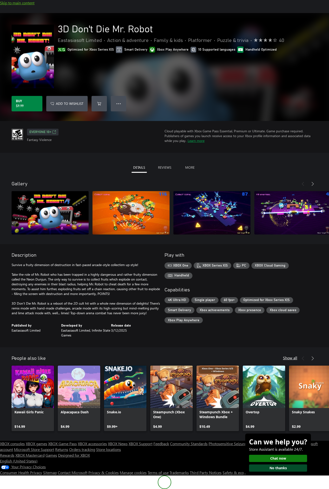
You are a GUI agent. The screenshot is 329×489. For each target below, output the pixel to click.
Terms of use (158, 472)
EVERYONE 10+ (40, 132)
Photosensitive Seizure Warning (235, 443)
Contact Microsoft (72, 472)
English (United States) (19, 460)
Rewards (7, 455)
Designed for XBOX (74, 455)
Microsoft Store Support (34, 449)
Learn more (196, 140)
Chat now (278, 458)
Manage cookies (133, 472)
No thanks (278, 468)
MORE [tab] (190, 167)
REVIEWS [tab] (164, 167)
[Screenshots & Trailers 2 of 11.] (131, 212)
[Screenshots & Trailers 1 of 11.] (50, 212)
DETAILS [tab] (139, 167)
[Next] (312, 184)
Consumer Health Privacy (21, 472)
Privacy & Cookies (103, 472)
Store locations (108, 449)
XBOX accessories (92, 443)
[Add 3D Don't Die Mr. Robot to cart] (99, 103)
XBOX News (118, 443)
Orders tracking (82, 449)
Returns (61, 449)
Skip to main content (17, 2)
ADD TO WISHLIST (69, 103)
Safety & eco (233, 472)
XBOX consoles (12, 443)
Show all (290, 357)
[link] (33, 398)
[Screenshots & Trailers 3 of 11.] (211, 212)
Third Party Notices (206, 472)
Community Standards (189, 443)
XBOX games (36, 443)
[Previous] (303, 184)
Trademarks (179, 472)
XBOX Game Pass (62, 443)
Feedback (161, 443)
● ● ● (118, 103)
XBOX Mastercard (30, 455)
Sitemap (50, 472)
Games (51, 455)
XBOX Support (140, 443)
